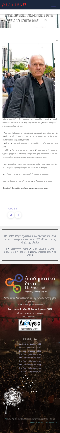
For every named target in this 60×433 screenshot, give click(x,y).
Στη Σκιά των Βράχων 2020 (30, 344)
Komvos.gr (53, 422)
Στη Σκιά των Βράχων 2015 (30, 361)
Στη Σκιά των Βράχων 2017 (30, 354)
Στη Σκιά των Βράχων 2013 (30, 368)
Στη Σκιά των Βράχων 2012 (30, 371)
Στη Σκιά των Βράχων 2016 (30, 358)
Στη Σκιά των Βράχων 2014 (30, 365)
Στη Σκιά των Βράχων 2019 (30, 347)
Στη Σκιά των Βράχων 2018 (30, 351)
